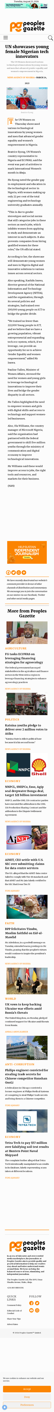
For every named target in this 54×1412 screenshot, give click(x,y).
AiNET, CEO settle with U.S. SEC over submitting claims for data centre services (24, 864)
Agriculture (16, 648)
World (10, 998)
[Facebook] (8, 572)
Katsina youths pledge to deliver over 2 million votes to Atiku (26, 729)
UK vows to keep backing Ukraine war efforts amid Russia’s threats (23, 1008)
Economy (12, 781)
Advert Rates (12, 1324)
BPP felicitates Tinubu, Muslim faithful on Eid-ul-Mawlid (24, 933)
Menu (18, 38)
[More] (24, 572)
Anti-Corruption (19, 1064)
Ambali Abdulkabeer (16, 1032)
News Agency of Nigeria (21, 77)
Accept (27, 1389)
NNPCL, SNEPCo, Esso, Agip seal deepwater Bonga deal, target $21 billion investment (26, 791)
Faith (9, 923)
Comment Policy (14, 1305)
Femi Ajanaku (12, 891)
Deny (27, 1397)
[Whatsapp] (18, 572)
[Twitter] (13, 572)
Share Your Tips (14, 1319)
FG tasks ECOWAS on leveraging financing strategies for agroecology (24, 658)
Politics (12, 719)
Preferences (27, 1405)
